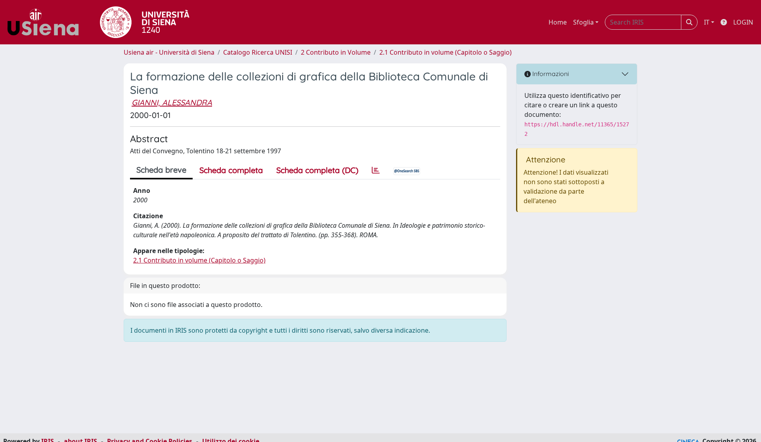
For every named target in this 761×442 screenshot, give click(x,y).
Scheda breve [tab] (161, 170)
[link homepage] (46, 22)
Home (558, 22)
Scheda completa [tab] (231, 170)
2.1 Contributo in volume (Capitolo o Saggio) (445, 52)
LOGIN (743, 22)
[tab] (375, 170)
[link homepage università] (145, 22)
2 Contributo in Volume (336, 52)
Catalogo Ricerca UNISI (257, 52)
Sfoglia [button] (583, 22)
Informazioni (550, 74)
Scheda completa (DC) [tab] (317, 170)
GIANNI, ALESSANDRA (172, 102)
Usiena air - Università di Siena (169, 52)
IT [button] (706, 22)
